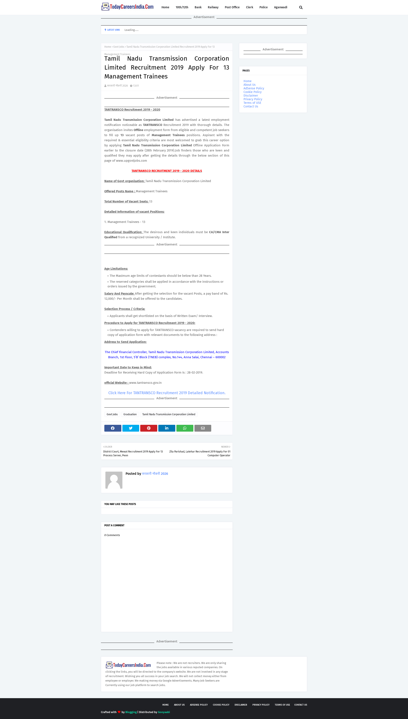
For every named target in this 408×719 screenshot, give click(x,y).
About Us (250, 85)
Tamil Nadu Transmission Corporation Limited (168, 414)
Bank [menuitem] (198, 7)
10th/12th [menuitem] (182, 7)
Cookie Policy (253, 92)
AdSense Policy (254, 88)
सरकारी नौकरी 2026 (117, 85)
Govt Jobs (118, 46)
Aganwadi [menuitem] (280, 7)
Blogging (131, 712)
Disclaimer (251, 95)
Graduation (130, 414)
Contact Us (251, 106)
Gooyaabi (164, 712)
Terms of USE (252, 103)
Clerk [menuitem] (249, 7)
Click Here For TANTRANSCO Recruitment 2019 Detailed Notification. (166, 393)
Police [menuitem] (263, 7)
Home (107, 46)
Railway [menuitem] (213, 7)
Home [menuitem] (165, 7)
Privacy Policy (253, 99)
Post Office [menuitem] (232, 7)
